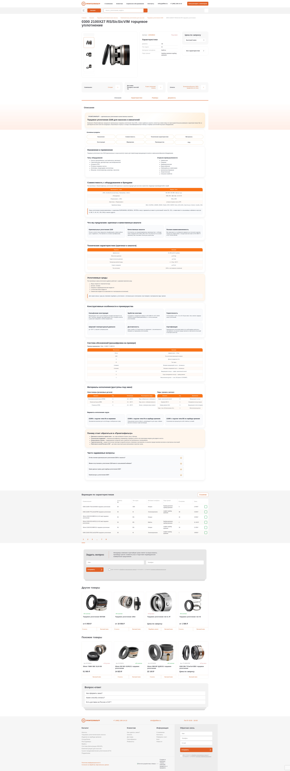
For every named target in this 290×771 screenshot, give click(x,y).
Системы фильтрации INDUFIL (92, 746)
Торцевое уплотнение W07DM (94, 617)
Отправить (91, 569)
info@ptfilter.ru (163, 3)
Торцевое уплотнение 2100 (155, 18)
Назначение (101, 136)
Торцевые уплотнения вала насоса (107, 18)
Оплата (129, 734)
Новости (159, 741)
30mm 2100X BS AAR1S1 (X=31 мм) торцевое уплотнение (95, 522)
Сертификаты (131, 739)
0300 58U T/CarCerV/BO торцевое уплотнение (191, 667)
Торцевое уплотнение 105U (125, 617)
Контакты (151, 3)
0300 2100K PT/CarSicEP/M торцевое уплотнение (97, 512)
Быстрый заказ (104, 629)
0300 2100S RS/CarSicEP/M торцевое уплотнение (97, 532)
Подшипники (86, 753)
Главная (84, 18)
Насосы (84, 732)
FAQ (189, 142)
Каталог (91, 18)
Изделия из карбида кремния (91, 737)
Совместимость (130, 136)
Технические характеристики (159, 136)
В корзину (84, 629)
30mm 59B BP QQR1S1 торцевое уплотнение (159, 667)
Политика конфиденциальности (91, 762)
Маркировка (130, 142)
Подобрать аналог (153, 629)
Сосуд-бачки (86, 739)
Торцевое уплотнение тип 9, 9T (158, 617)
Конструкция (101, 142)
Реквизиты (130, 741)
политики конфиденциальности (158, 569)
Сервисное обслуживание (135, 3)
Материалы (189, 136)
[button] (89, 34)
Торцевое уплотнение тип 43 (190, 617)
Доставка (130, 737)
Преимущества (159, 142)
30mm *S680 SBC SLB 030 (92, 666)
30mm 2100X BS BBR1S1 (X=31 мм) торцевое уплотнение (96, 517)
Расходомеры (86, 741)
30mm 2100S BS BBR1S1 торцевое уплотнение (96, 527)
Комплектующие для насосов (91, 748)
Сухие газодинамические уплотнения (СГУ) (96, 751)
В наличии (203, 494)
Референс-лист (161, 737)
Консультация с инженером (197, 3)
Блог (158, 739)
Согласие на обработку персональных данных (95, 764)
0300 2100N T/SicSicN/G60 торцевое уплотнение (96, 506)
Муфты (84, 744)
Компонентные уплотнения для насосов (132, 18)
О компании (109, 3)
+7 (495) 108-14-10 (176, 3)
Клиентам (119, 3)
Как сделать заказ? (133, 732)
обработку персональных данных (128, 569)
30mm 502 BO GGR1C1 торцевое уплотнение (127, 667)
